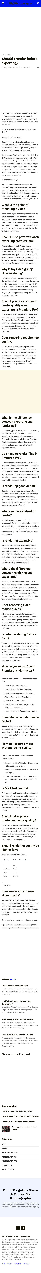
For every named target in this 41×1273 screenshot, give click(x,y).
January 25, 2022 (7, 67)
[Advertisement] (20, 29)
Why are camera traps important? (18, 1111)
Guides (9, 54)
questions (12, 928)
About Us (26, 1263)
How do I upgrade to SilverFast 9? (18, 1019)
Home (3, 54)
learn (4, 928)
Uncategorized (8, 1170)
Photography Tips (9, 1161)
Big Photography (20, 3)
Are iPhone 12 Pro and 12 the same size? (21, 1116)
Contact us (17, 1263)
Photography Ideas (10, 1153)
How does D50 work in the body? (17, 1035)
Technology (7, 1165)
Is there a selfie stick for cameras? (19, 1122)
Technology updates (25, 928)
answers (18, 925)
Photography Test (10, 1157)
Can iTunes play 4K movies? (15, 986)
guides (33, 925)
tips (36, 928)
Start (3, 1263)
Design (4, 1144)
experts (26, 925)
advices (9, 925)
